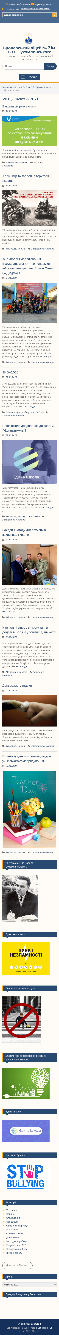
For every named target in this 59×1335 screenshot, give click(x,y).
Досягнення (12, 1237)
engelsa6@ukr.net (43, 4)
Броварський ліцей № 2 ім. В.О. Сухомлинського (29, 50)
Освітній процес (14, 412)
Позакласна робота (17, 1248)
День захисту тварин (17, 685)
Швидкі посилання (13, 14)
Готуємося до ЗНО (34, 412)
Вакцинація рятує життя (19, 106)
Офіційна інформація (17, 1225)
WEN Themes (33, 1331)
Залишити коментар (42, 248)
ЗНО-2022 (10, 372)
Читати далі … (47, 356)
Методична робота (16, 671)
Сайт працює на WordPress (21, 1327)
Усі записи (11, 248)
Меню (33, 77)
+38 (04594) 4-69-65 (19, 4)
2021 (4, 90)
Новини (10, 162)
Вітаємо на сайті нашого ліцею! (35, 8)
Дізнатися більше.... (17, 1265)
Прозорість (12, 1229)
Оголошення (21, 162)
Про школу (12, 1221)
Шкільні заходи (14, 1252)
